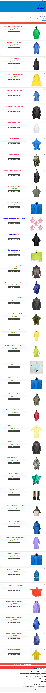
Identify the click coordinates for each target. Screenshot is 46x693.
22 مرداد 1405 (42, 16)
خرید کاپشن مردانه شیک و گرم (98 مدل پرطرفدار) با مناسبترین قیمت (35, 676)
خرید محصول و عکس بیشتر (14, 31)
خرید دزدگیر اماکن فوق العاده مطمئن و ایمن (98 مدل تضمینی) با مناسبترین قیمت (34, 671)
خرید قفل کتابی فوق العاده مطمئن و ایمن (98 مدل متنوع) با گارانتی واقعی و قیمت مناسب (32, 673)
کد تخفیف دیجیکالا (43, 681)
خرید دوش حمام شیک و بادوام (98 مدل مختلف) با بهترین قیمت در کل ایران (35, 684)
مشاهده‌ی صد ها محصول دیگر (23, 22)
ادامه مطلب (44, 20)
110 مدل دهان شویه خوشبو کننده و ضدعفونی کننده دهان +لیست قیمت (35, 679)
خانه (45, 13)
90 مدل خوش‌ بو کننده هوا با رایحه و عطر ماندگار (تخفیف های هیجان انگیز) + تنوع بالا (33, 674)
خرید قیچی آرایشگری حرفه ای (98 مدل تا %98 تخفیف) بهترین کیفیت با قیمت (34, 686)
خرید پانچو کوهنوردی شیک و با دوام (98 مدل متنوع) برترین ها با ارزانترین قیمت (34, 14)
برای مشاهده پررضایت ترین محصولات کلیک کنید (23, 664)
